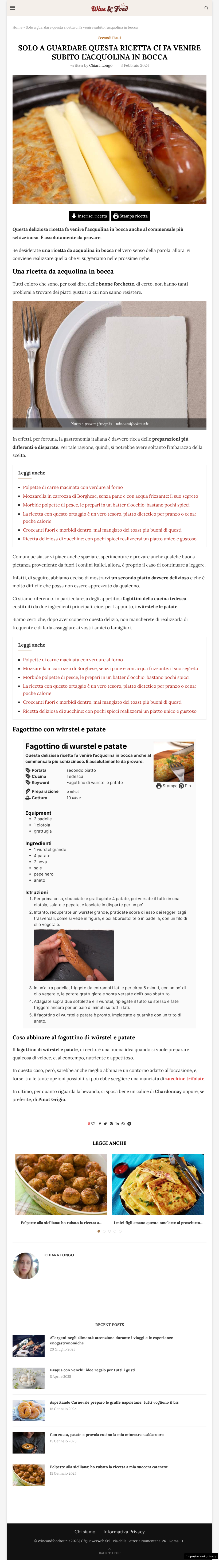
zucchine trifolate (184, 1079)
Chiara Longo (100, 65)
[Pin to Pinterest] (111, 1123)
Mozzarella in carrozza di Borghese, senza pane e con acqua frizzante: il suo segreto (110, 496)
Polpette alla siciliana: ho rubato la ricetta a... (61, 1222)
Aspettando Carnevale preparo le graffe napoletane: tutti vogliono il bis (114, 1402)
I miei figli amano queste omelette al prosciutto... (158, 1222)
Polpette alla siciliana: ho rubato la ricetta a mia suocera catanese (109, 1466)
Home (17, 27)
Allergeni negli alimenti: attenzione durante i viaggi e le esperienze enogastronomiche (111, 1340)
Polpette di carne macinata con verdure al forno (73, 487)
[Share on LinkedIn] (117, 1123)
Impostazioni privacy (201, 1556)
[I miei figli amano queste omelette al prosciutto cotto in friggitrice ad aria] (158, 1184)
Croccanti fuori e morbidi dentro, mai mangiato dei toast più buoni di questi (102, 530)
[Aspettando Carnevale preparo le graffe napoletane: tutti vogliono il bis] (29, 1410)
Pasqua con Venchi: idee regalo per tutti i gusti (92, 1370)
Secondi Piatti (109, 38)
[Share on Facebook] (100, 1123)
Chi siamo (85, 1532)
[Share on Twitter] (105, 1123)
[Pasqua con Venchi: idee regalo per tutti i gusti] (29, 1378)
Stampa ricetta (133, 216)
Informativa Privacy (124, 1532)
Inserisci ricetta (92, 216)
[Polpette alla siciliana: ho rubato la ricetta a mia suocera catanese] (61, 1184)
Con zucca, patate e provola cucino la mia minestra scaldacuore (107, 1434)
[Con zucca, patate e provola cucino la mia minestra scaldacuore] (29, 1443)
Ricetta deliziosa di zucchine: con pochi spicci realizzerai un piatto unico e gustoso (110, 539)
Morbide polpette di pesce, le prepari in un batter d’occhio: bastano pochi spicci (106, 505)
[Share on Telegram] (129, 1123)
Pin (187, 785)
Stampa (170, 785)
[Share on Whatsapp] (123, 1123)
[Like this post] (93, 1123)
